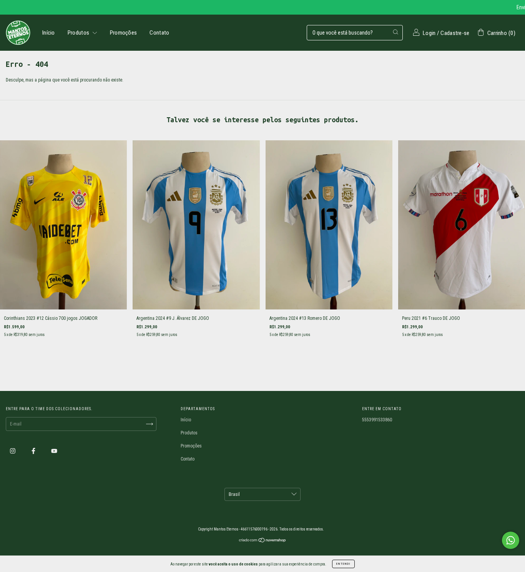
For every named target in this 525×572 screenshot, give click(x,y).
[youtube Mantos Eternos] (54, 451)
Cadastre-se (454, 33)
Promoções (123, 32)
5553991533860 (377, 419)
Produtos (79, 32)
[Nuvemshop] (263, 541)
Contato (159, 32)
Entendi (343, 563)
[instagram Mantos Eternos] (13, 451)
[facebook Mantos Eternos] (34, 451)
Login (429, 33)
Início (48, 32)
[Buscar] (395, 31)
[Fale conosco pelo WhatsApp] (510, 540)
